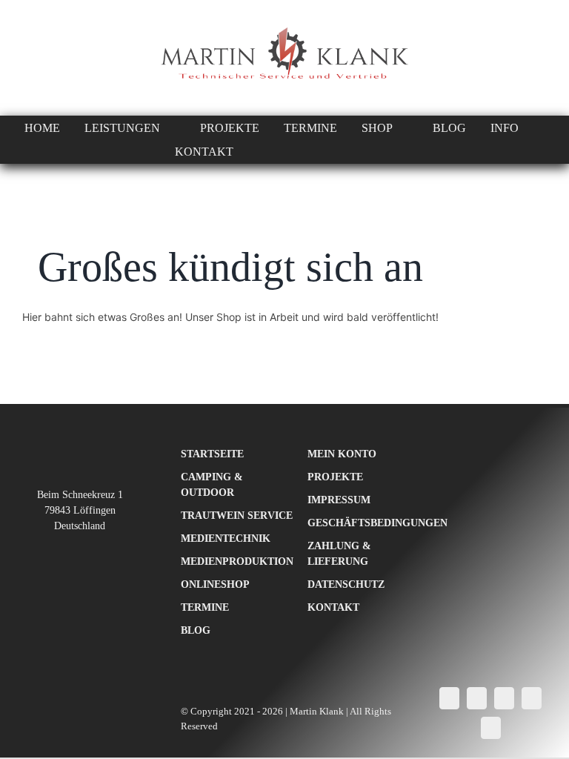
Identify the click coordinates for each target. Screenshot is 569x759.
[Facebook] (449, 698)
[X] (476, 698)
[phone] (81, 57)
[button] (400, 152)
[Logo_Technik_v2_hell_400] (80, 451)
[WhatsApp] (504, 698)
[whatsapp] (28, 57)
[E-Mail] (491, 728)
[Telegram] (531, 698)
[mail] (55, 57)
